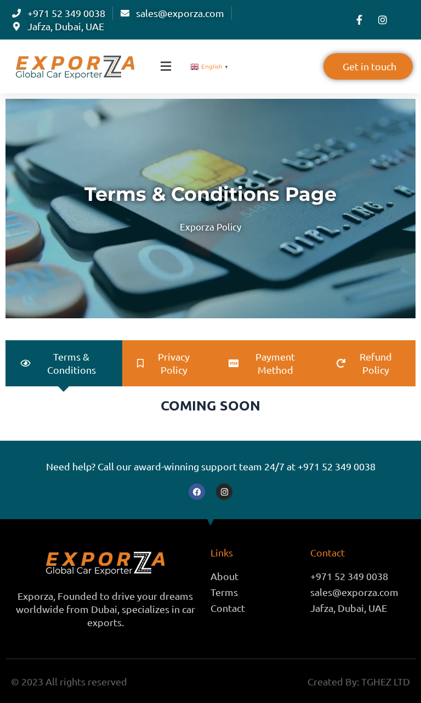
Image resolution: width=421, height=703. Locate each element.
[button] (166, 67)
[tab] (63, 363)
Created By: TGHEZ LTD (359, 681)
